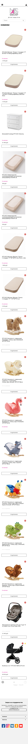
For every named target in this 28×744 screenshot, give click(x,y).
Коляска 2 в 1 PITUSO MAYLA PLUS (13, 666)
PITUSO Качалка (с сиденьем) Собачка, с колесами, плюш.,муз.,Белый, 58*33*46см (12, 380)
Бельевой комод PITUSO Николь (13, 134)
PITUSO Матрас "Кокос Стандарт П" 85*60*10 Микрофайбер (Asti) (14, 52)
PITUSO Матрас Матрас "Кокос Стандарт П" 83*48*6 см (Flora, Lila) (14, 257)
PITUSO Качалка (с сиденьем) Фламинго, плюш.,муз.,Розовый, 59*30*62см (13, 421)
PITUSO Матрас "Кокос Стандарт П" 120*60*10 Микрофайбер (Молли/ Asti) (14, 94)
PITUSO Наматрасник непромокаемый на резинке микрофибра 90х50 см (12, 217)
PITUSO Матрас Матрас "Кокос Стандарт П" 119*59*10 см (12, 298)
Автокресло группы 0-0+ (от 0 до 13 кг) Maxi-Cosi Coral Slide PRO (14, 625)
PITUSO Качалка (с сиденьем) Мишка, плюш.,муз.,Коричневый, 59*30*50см (13, 585)
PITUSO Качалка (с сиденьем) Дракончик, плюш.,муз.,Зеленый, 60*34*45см (13, 544)
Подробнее (14, 64)
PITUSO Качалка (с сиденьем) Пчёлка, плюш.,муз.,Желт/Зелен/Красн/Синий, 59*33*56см (13, 503)
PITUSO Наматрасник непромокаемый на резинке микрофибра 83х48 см (12, 176)
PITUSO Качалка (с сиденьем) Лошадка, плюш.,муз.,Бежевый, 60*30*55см (12, 340)
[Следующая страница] (25, 682)
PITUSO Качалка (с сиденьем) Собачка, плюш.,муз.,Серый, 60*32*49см (12, 462)
